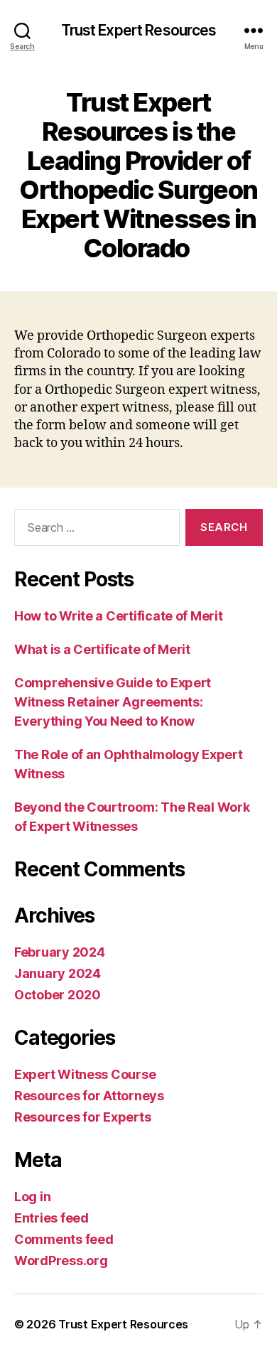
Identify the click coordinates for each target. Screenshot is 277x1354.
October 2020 (57, 994)
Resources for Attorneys (89, 1095)
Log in (32, 1196)
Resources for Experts (82, 1116)
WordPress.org (61, 1260)
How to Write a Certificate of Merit (118, 615)
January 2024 (57, 973)
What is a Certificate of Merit (102, 649)
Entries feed (51, 1217)
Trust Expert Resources (139, 30)
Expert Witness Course (85, 1074)
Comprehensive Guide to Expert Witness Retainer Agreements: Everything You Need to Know (112, 702)
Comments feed (64, 1239)
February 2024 (59, 952)
